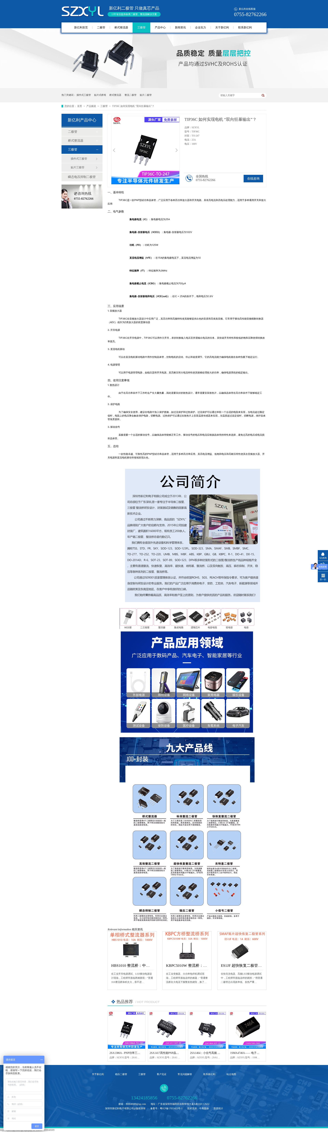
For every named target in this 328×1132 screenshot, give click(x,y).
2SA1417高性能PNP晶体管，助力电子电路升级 (178, 1052)
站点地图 (231, 1074)
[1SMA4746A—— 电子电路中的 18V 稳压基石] (247, 1030)
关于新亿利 (222, 27)
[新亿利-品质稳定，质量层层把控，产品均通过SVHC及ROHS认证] (164, 87)
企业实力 (200, 27)
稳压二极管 (121, 1074)
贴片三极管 (77, 167)
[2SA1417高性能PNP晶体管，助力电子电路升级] (166, 1030)
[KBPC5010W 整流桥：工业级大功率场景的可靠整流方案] (187, 945)
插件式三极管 (84, 95)
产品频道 (91, 106)
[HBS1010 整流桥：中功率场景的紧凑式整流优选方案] (132, 945)
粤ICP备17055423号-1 (171, 1108)
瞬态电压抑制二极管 (82, 177)
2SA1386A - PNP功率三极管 (126, 1052)
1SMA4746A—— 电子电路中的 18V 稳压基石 (257, 1052)
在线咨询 (253, 178)
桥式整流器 (121, 27)
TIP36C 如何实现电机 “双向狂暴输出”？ (133, 106)
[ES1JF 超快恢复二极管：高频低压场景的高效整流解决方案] (241, 945)
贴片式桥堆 (100, 95)
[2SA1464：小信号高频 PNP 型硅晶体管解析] (207, 1030)
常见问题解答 (185, 1074)
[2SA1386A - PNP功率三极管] (126, 1030)
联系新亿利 (245, 27)
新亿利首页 (81, 27)
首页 (80, 106)
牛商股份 (204, 1108)
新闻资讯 (180, 27)
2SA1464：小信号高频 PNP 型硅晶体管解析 (216, 1052)
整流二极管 (130, 95)
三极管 (141, 27)
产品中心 (160, 27)
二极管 (101, 27)
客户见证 (161, 1074)
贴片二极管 (146, 95)
